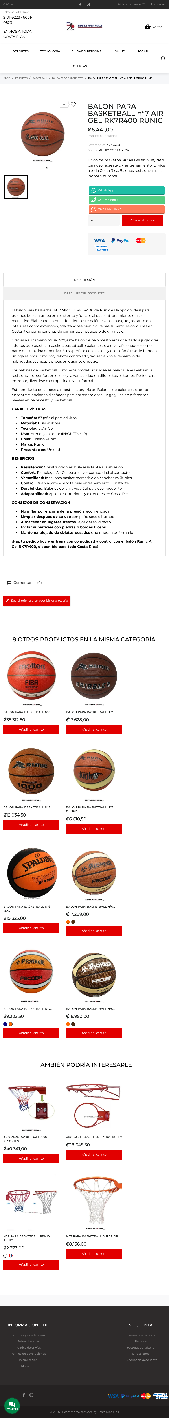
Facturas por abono (140, 1347)
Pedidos (141, 1341)
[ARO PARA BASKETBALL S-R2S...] (117, 1086)
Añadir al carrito (142, 220)
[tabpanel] (42, 134)
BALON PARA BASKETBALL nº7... (90, 712)
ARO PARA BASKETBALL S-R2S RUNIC (94, 1137)
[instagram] (88, 4)
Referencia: (96, 145)
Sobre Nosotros (28, 1341)
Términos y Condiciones (28, 1335)
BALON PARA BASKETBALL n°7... (27, 807)
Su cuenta (140, 1325)
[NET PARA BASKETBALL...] (117, 1185)
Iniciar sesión (28, 1360)
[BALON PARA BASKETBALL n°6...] (55, 661)
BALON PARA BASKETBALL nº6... (90, 906)
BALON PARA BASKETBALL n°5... (90, 1008)
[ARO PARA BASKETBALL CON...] (55, 1086)
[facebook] (80, 4)
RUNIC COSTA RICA (114, 150)
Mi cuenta (28, 1366)
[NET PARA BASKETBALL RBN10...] (55, 1185)
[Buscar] (163, 58)
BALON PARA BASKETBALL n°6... (27, 712)
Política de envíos (28, 1347)
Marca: (93, 150)
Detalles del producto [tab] (84, 293)
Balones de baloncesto (117, 390)
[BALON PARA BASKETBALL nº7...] (117, 661)
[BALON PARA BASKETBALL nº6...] (117, 856)
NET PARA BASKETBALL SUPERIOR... (93, 1236)
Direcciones (140, 1353)
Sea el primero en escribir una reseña (39, 601)
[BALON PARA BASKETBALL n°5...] (117, 958)
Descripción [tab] (84, 279)
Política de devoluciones (28, 1353)
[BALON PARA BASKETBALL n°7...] (55, 756)
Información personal (140, 1335)
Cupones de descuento (140, 1360)
